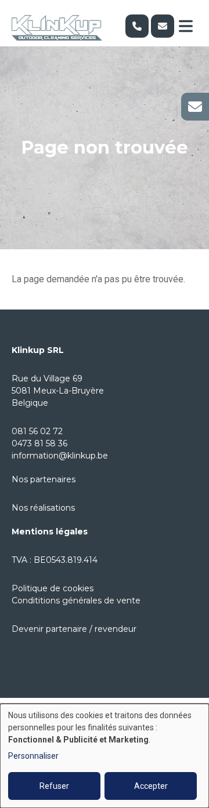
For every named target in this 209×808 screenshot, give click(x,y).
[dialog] (104, 756)
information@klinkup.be (60, 455)
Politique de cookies (52, 588)
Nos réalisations (43, 508)
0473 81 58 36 (39, 443)
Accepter (151, 786)
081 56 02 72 (37, 431)
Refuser (54, 786)
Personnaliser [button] (33, 755)
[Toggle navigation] (185, 26)
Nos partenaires (43, 479)
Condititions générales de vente (76, 600)
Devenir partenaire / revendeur (74, 629)
